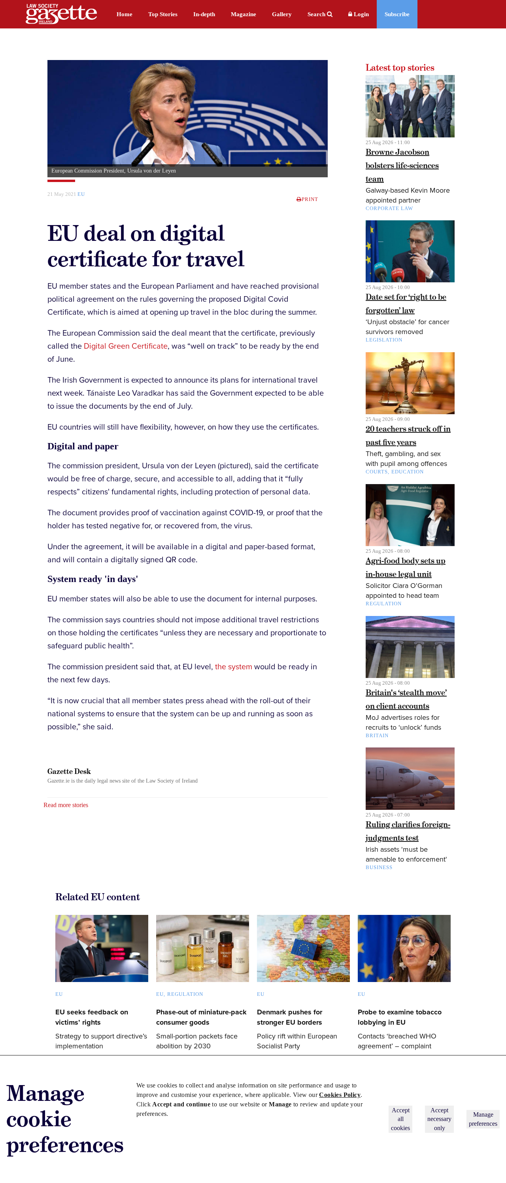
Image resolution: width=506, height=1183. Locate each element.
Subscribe (397, 14)
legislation (384, 340)
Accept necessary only (439, 1119)
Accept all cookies (400, 1119)
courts (377, 472)
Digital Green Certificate (126, 346)
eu (81, 194)
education (407, 472)
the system (233, 667)
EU (160, 994)
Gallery (282, 14)
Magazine (243, 14)
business (379, 867)
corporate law (389, 208)
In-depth (204, 14)
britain (377, 735)
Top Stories (162, 14)
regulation (384, 604)
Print (310, 199)
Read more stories (65, 805)
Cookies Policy (340, 1094)
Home (124, 14)
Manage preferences (483, 1119)
